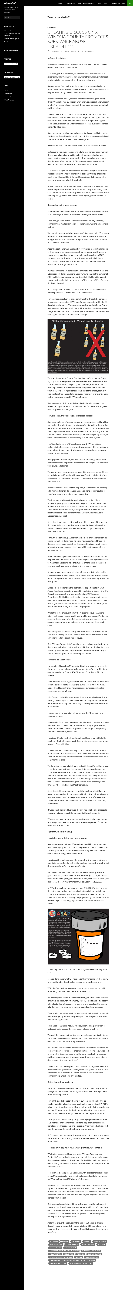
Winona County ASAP (58, 1263)
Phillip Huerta (55, 1254)
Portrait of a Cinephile (11, 39)
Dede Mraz (76, 1241)
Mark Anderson (88, 1244)
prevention (68, 1254)
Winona (78, 1257)
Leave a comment (87, 51)
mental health (55, 1248)
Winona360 (10, 3)
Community (53, 28)
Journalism (102, 3)
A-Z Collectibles (9, 42)
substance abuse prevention (61, 1257)
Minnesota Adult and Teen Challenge (64, 1251)
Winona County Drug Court (81, 1263)
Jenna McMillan (100, 1241)
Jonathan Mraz (56, 1244)
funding (87, 1241)
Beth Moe (64, 1241)
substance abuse (94, 1254)
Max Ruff (101, 1244)
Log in (6, 90)
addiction (54, 1241)
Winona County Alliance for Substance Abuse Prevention (72, 1260)
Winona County (91, 1257)
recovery (80, 1254)
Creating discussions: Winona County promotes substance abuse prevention (78, 39)
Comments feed (9, 97)
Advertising (70, 3)
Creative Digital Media (86, 3)
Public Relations (118, 3)
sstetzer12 (71, 51)
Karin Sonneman (72, 1244)
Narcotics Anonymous (91, 1251)
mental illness (70, 1248)
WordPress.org (9, 100)
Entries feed (8, 94)
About (60, 3)
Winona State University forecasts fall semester (12, 33)
